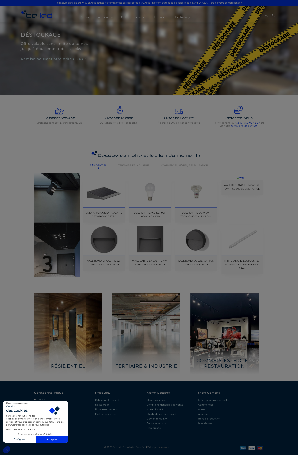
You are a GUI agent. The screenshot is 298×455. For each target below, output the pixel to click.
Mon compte (209, 393)
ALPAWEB (163, 447)
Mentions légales (157, 400)
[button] (9, 48)
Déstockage (183, 17)
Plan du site (154, 428)
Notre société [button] (159, 17)
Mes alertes (205, 423)
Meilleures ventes (105, 414)
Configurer (19, 439)
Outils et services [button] (132, 17)
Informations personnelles (214, 400)
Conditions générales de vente (165, 404)
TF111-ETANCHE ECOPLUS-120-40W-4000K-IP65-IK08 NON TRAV (242, 264)
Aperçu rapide (87, 183)
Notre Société (155, 409)
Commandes (205, 404)
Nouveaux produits (106, 409)
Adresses (203, 414)
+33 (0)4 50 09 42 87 (247, 122)
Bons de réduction (209, 418)
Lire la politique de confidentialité (20, 429)
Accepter (52, 439)
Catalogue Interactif (107, 400)
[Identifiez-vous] (273, 15)
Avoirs (201, 409)
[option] (149, 47)
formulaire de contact (244, 126)
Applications (106, 17)
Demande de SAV (157, 418)
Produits (85, 17)
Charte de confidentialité (161, 414)
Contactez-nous (49, 393)
